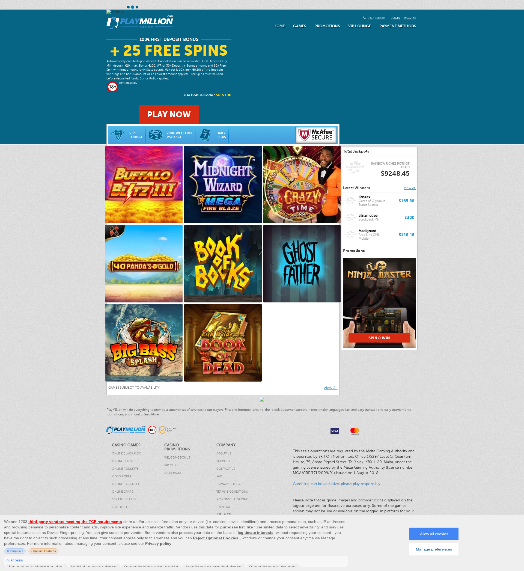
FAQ (219, 476)
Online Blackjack (126, 453)
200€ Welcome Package (180, 135)
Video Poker (122, 476)
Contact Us (225, 469)
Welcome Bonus (177, 457)
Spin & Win (365, 338)
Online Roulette (125, 469)
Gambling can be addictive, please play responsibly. (337, 484)
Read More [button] (151, 414)
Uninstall (224, 507)
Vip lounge (136, 135)
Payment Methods (397, 26)
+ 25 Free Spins (169, 50)
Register (409, 18)
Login (395, 18)
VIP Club (171, 465)
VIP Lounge (359, 26)
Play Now (169, 114)
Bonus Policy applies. (154, 78)
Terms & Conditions (232, 491)
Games (299, 26)
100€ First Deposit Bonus (168, 39)
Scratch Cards (124, 499)
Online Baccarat (125, 484)
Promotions (327, 26)
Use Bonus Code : (207, 95)
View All (330, 388)
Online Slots (122, 461)
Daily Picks (221, 135)
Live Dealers (121, 507)
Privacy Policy (228, 484)
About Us (223, 453)
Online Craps (122, 491)
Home (279, 26)
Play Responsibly (128, 83)
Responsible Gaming (232, 499)
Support (223, 461)
